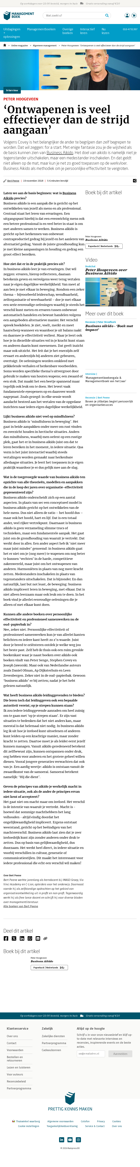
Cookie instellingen (28, 1126)
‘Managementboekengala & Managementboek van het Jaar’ (105, 379)
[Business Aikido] (97, 214)
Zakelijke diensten (53, 1036)
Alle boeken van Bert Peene (20, 906)
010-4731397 (130, 29)
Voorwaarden (15, 1050)
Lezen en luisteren (18, 1067)
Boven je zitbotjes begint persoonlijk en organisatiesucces (109, 403)
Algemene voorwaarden (60, 1121)
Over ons (12, 1036)
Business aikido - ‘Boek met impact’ (109, 328)
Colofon (85, 1121)
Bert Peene (13, 180)
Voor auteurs (15, 1074)
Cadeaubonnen (51, 1050)
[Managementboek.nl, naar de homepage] (18, 19)
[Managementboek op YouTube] (70, 1139)
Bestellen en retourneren (15, 1059)
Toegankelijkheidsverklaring (62, 1126)
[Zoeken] (107, 15)
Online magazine (19, 45)
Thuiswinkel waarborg (28, 1121)
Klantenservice (17, 1028)
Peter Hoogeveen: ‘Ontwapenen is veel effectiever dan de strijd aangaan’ (98, 45)
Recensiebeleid (16, 1081)
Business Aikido (60, 152)
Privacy (101, 1121)
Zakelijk (47, 1028)
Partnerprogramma (19, 1088)
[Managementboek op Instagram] (78, 1139)
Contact (11, 1043)
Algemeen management (45, 45)
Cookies (116, 1121)
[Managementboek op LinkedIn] (61, 1139)
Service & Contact (94, 1126)
